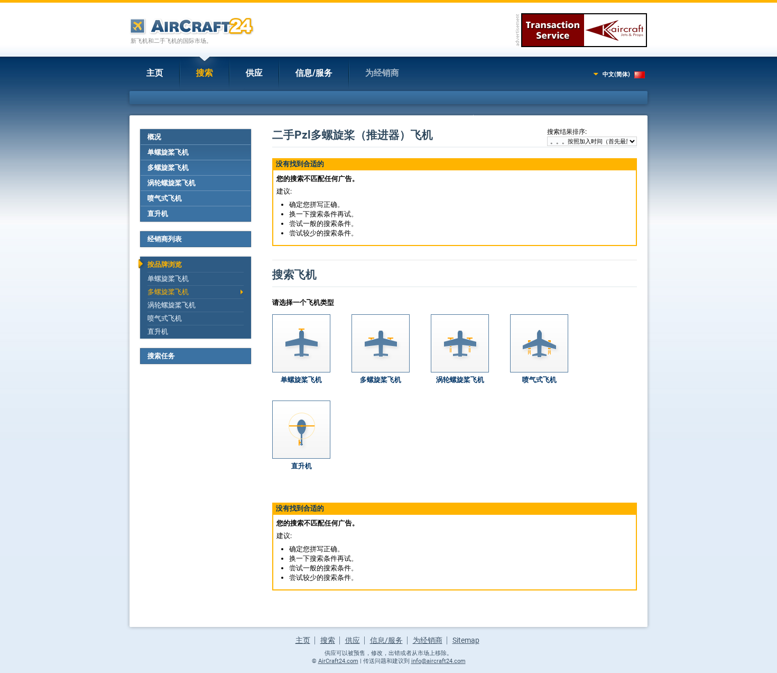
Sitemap (465, 640)
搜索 (204, 73)
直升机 (157, 213)
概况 (154, 137)
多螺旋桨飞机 (168, 167)
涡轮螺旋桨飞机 (171, 183)
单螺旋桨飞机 (168, 152)
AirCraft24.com (338, 661)
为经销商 (382, 73)
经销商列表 (164, 239)
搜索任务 (161, 356)
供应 (254, 73)
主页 (154, 73)
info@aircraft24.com (438, 661)
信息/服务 (313, 73)
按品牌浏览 (164, 264)
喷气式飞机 (164, 198)
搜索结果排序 (566, 131)
